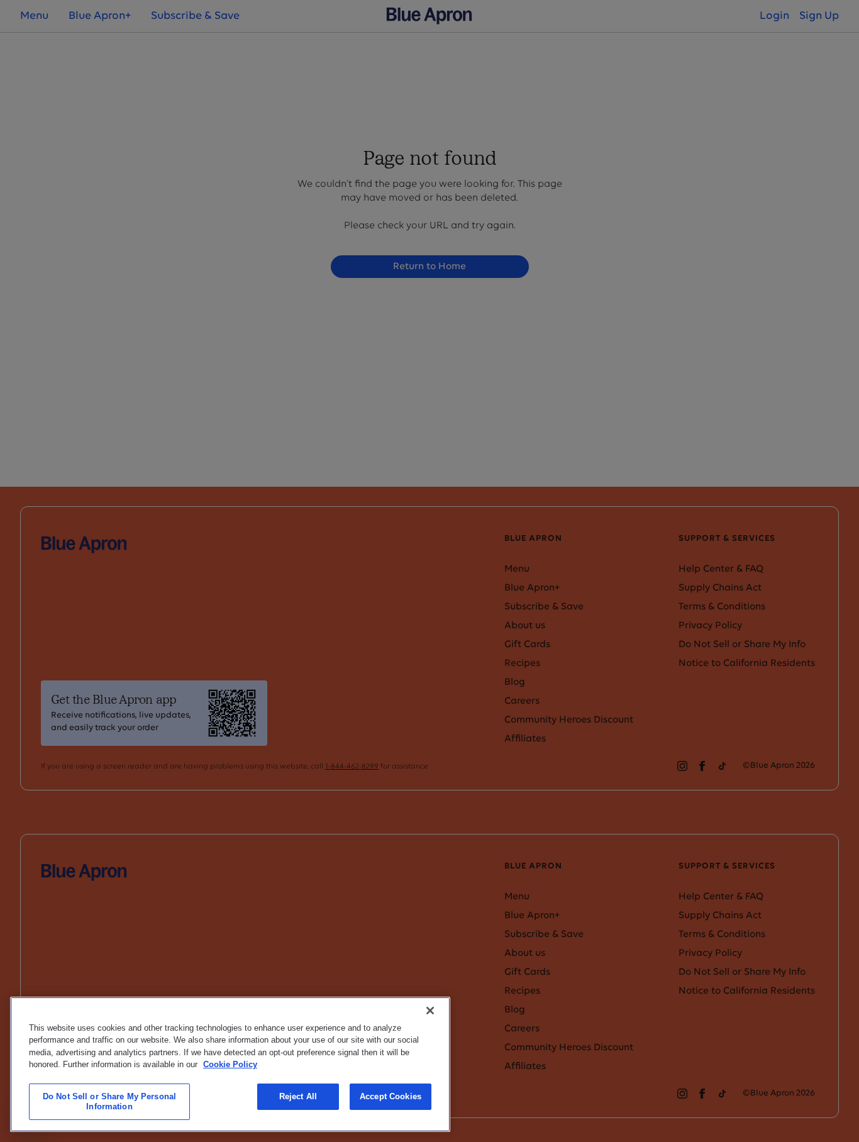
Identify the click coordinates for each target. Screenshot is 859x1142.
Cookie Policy (230, 1064)
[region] (230, 1064)
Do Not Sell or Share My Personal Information (109, 1101)
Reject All (298, 1096)
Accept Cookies (390, 1096)
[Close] (430, 1010)
